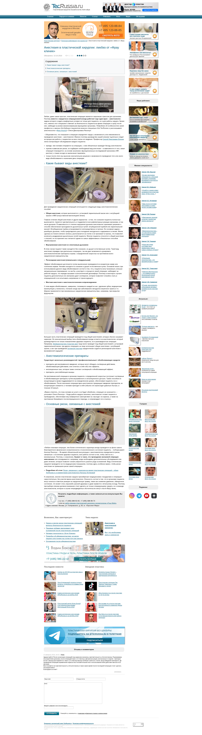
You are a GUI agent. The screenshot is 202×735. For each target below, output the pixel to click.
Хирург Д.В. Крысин (148, 172)
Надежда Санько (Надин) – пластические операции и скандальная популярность (108, 573)
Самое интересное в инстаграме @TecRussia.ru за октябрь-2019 (68, 615)
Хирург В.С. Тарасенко (149, 268)
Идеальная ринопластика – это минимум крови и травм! (150, 259)
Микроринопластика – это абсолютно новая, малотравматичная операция (149, 233)
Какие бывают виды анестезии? (57, 65)
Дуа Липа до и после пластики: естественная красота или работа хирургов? (110, 615)
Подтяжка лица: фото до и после (150, 449)
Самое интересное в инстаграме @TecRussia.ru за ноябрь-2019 (68, 594)
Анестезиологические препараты (57, 68)
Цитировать (117, 671)
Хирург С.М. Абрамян (149, 228)
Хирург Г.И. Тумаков (148, 241)
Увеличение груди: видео (133, 435)
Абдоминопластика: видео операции (135, 420)
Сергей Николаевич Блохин (113, 139)
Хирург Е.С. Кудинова (149, 201)
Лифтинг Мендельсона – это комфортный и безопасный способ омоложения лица (150, 274)
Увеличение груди (148, 369)
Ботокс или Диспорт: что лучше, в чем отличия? (150, 316)
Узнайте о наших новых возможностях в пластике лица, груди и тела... (150, 192)
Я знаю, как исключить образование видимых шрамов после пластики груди (150, 287)
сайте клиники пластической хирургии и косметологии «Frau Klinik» (91, 503)
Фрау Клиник (62, 130)
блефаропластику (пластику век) (65, 344)
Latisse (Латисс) (147, 358)
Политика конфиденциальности (83, 723)
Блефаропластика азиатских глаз (148, 348)
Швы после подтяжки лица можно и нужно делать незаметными (149, 205)
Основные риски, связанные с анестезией (61, 71)
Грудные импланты (148, 326)
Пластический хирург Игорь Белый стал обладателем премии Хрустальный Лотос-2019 (69, 605)
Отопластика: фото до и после (150, 478)
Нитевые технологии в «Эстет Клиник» (61, 533)
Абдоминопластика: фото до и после (151, 435)
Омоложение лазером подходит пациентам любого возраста (149, 219)
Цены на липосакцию (149, 379)
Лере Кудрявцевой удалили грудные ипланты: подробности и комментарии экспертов (70, 584)
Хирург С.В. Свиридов (149, 282)
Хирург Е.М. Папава (148, 214)
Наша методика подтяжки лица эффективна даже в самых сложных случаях (150, 247)
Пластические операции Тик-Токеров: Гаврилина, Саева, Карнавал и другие (108, 584)
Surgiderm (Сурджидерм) (150, 337)
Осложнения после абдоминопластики (61, 541)
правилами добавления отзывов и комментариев (92, 713)
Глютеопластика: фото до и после (150, 463)
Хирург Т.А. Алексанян (149, 255)
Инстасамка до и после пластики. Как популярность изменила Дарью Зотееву (110, 605)
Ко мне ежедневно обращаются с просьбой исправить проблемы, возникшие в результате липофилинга (150, 178)
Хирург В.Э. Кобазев (149, 187)
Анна (62, 655)
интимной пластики (75, 348)
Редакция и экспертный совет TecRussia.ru (58, 723)
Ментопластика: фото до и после (150, 420)
